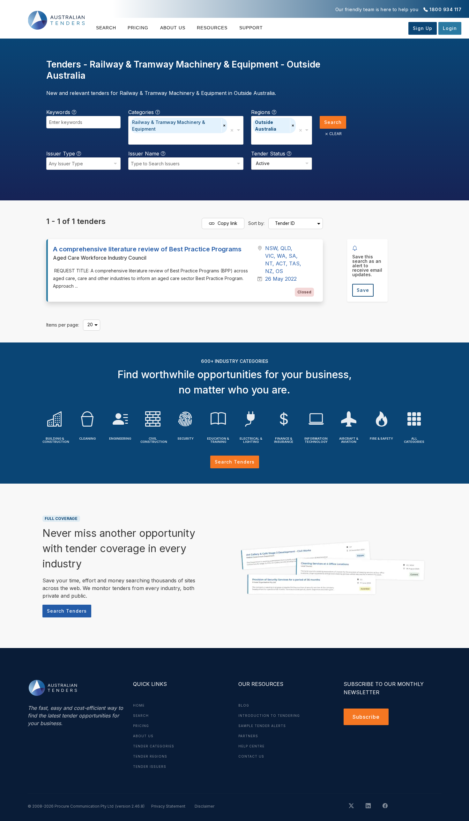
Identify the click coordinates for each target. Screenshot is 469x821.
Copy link (226, 223)
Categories (141, 112)
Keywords (59, 112)
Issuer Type (61, 153)
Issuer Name (144, 153)
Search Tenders (235, 462)
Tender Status (269, 153)
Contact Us (251, 756)
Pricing (138, 27)
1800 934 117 (445, 9)
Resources (212, 27)
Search (106, 27)
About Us (172, 27)
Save (363, 290)
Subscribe (366, 717)
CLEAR (335, 133)
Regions (261, 112)
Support (251, 27)
